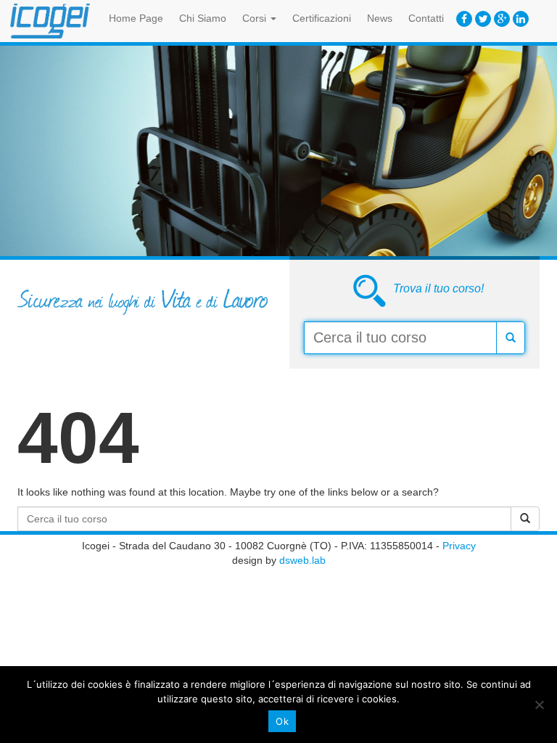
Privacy (459, 545)
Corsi (255, 18)
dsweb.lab (302, 560)
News (379, 18)
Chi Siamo (202, 18)
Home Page (136, 18)
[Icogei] (50, 21)
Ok (282, 721)
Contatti (426, 18)
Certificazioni (321, 18)
